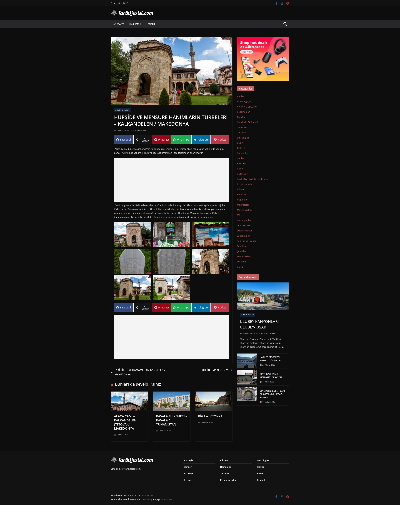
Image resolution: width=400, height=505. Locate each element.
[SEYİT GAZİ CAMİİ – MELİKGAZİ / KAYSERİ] (247, 377)
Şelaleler (241, 251)
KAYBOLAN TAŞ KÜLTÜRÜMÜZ (252, 178)
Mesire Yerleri (244, 209)
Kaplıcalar (242, 173)
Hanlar (240, 158)
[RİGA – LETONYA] (213, 393)
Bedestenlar (243, 111)
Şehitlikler (242, 246)
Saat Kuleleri (243, 235)
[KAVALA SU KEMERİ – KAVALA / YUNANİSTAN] (171, 393)
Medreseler (243, 204)
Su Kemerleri (244, 256)
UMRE (240, 266)
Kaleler (240, 168)
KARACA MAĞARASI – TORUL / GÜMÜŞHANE (271, 359)
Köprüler (241, 194)
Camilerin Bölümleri (247, 122)
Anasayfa (118, 24)
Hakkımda (135, 24)
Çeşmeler (242, 132)
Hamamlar (242, 153)
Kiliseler (241, 189)
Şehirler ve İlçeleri (246, 240)
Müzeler (241, 215)
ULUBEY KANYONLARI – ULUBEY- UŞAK (261, 324)
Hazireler (242, 163)
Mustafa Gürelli (139, 130)
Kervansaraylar (245, 184)
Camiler (241, 116)
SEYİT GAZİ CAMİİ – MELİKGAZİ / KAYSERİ (271, 375)
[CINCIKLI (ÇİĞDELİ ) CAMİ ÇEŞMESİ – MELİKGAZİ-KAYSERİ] (247, 396)
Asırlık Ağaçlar (244, 101)
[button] (132, 234)
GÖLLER (241, 147)
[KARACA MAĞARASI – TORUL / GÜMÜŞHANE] (247, 361)
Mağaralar (242, 199)
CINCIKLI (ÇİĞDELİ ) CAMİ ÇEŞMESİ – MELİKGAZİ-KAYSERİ (272, 394)
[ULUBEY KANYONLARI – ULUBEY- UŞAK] (263, 296)
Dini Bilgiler (243, 137)
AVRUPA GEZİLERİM (122, 110)
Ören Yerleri (243, 225)
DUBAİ (240, 142)
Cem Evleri (242, 127)
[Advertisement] (171, 180)
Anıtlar (240, 96)
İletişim (150, 24)
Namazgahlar (244, 220)
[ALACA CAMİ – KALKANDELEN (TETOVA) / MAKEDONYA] (129, 393)
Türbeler (241, 261)
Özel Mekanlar (244, 230)
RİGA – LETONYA (210, 416)
